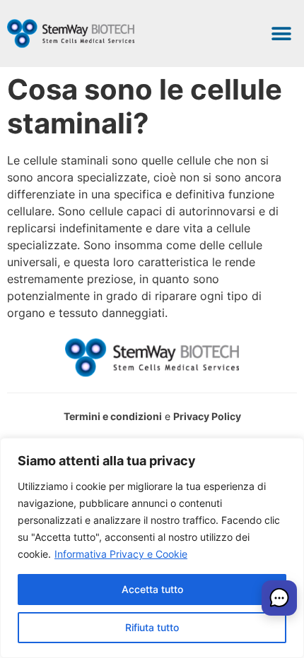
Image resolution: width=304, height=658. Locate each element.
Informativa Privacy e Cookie (120, 554)
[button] (281, 33)
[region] (152, 548)
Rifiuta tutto (152, 627)
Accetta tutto (152, 589)
